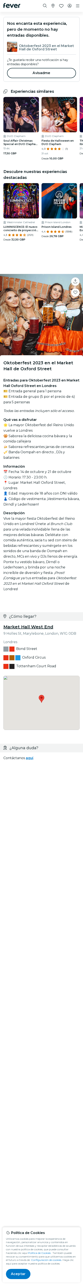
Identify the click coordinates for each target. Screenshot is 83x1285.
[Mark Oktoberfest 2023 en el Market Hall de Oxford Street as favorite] (75, 292)
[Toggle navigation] (78, 6)
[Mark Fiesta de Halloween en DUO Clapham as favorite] (71, 101)
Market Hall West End (28, 626)
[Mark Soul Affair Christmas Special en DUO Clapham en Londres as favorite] (33, 101)
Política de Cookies (39, 1253)
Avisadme (41, 73)
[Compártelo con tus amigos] (75, 281)
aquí (29, 758)
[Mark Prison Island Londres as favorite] (71, 187)
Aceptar (18, 1274)
